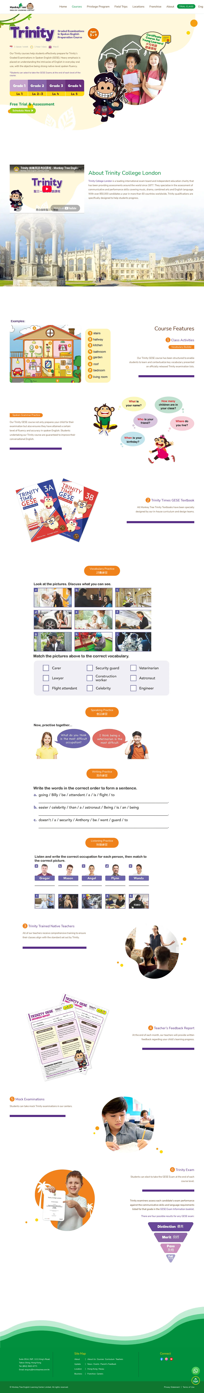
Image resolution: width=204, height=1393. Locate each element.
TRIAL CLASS (186, 6)
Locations (138, 6)
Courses (77, 6)
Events (96, 1364)
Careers (100, 1373)
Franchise (155, 6)
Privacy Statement (172, 1387)
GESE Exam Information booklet (177, 1209)
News (89, 1364)
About (170, 6)
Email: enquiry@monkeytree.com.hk (34, 1369)
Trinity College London (100, 181)
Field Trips (121, 6)
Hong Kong (92, 1369)
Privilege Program (98, 6)
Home (63, 6)
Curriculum (109, 1359)
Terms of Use (188, 1387)
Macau (101, 1369)
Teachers (119, 1359)
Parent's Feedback (108, 1364)
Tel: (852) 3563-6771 (28, 1366)
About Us (91, 1359)
